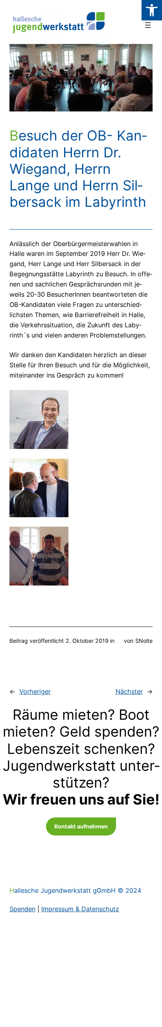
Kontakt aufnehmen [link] (81, 826)
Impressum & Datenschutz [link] (80, 909)
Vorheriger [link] (35, 691)
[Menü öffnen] (148, 25)
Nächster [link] (129, 691)
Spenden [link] (22, 909)
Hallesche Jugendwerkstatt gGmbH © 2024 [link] (75, 890)
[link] (152, 10)
